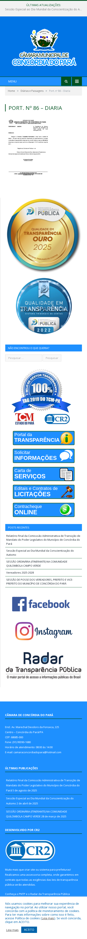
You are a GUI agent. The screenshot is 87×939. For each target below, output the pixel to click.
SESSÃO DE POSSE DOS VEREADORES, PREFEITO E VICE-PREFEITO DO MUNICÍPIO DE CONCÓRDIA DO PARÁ (39, 582)
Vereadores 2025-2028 (20, 572)
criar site (29, 869)
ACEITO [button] (29, 929)
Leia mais (48, 918)
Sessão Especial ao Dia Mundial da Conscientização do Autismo (44, 9)
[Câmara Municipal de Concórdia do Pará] (43, 47)
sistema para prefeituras (54, 869)
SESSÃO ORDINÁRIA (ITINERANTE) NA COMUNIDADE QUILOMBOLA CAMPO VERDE (36, 563)
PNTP (22, 894)
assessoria (33, 874)
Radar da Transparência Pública (50, 894)
